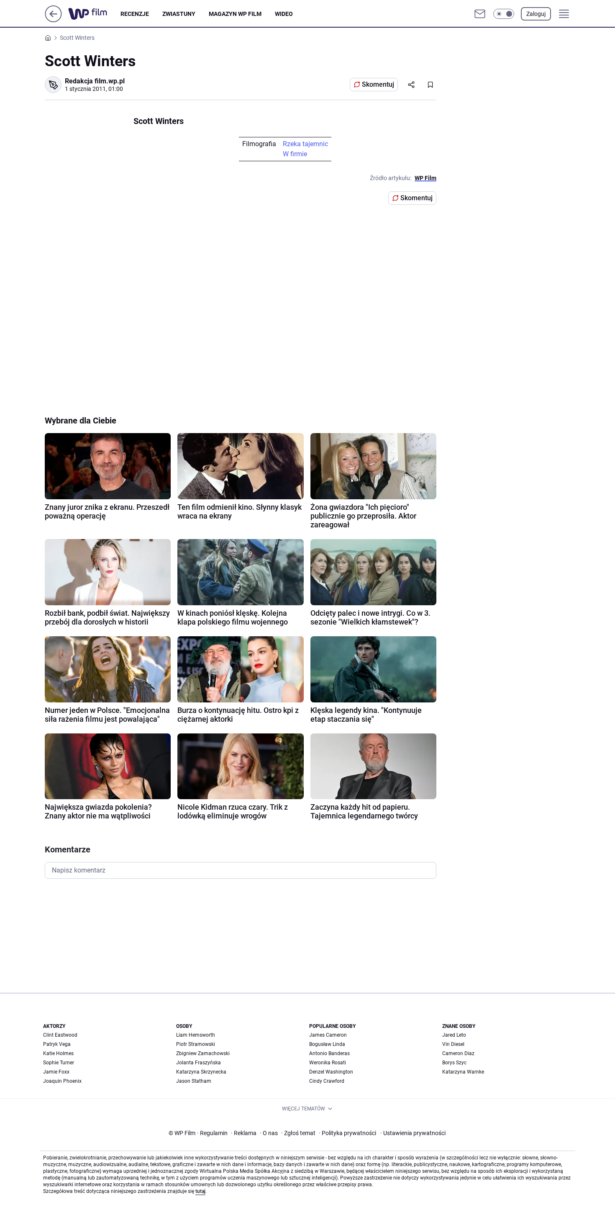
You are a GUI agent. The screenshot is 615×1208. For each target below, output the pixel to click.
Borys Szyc (454, 1063)
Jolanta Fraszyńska (198, 1063)
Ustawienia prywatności (413, 1133)
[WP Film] (94, 14)
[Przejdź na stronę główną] (53, 20)
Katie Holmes (58, 1053)
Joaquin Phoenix (62, 1081)
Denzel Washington (331, 1072)
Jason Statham (193, 1081)
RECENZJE (134, 13)
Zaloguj (536, 13)
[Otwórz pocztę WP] (480, 14)
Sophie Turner (58, 1063)
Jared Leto (454, 1035)
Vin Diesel (453, 1044)
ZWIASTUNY (178, 13)
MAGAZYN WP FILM (235, 13)
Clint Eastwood (60, 1035)
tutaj (200, 1191)
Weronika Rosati (327, 1063)
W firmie (295, 154)
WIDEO (284, 13)
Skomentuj (378, 84)
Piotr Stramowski (195, 1044)
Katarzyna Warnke (463, 1072)
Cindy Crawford (326, 1081)
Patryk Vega (57, 1044)
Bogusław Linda (327, 1044)
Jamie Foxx (56, 1072)
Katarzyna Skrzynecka (201, 1072)
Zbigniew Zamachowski (203, 1053)
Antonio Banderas (329, 1053)
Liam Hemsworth (195, 1035)
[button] (503, 14)
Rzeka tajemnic (305, 144)
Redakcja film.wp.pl (95, 81)
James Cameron (328, 1035)
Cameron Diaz (458, 1053)
